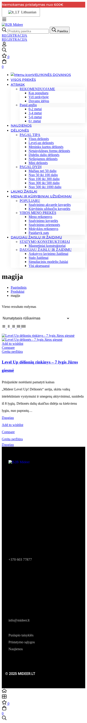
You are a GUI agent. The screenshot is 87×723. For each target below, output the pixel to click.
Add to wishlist (12, 343)
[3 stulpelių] (14, 327)
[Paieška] (43, 50)
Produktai (17, 291)
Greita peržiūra (12, 351)
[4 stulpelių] (19, 327)
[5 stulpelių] (23, 327)
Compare (8, 347)
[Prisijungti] (4, 45)
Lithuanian (27, 12)
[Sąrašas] (4, 327)
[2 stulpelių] (9, 327)
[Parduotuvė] (43, 697)
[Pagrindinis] (43, 691)
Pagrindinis (19, 287)
